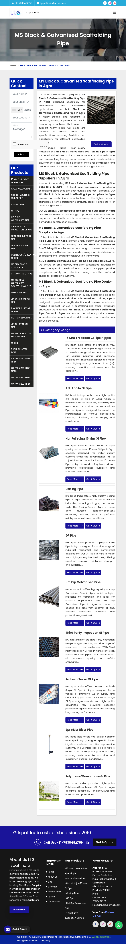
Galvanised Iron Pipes (20, 360)
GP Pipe (15, 210)
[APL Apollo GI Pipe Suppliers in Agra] (49, 402)
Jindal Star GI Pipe (19, 325)
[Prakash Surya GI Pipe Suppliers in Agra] (49, 693)
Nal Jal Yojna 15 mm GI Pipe (20, 197)
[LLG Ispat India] (17, 12)
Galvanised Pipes (20, 377)
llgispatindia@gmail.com (52, 3)
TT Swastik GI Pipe (21, 273)
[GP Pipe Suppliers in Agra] (49, 550)
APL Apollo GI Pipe (21, 188)
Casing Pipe (17, 204)
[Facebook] (105, 3)
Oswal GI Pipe (19, 292)
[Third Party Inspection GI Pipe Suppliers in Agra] (49, 647)
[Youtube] (114, 3)
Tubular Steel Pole (19, 351)
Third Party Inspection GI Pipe (21, 228)
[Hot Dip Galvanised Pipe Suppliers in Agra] (49, 596)
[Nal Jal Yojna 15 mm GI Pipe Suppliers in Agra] (49, 453)
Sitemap (52, 886)
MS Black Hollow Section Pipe (21, 335)
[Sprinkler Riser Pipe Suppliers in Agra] (49, 744)
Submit (21, 154)
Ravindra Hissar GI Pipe (20, 310)
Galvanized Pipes (20, 383)
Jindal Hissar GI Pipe (20, 300)
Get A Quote (101, 144)
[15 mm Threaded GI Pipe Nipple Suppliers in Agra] (49, 352)
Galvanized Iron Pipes (20, 370)
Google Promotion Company (33, 940)
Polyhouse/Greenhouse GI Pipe (22, 256)
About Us (52, 876)
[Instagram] (110, 3)
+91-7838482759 (23, 3)
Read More (73, 378)
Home (13, 65)
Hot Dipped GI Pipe (21, 317)
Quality (51, 896)
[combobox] (17, 110)
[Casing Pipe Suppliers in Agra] (49, 503)
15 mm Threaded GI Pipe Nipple (20, 181)
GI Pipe (14, 342)
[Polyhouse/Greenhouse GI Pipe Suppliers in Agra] (49, 790)
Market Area (54, 891)
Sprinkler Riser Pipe (19, 247)
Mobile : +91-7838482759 (99, 899)
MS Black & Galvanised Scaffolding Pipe (21, 283)
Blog (49, 881)
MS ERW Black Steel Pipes (19, 266)
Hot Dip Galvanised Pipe (20, 219)
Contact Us (53, 901)
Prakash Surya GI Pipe (21, 237)
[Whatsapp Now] (118, 925)
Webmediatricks (101, 936)
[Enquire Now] (101, 116)
